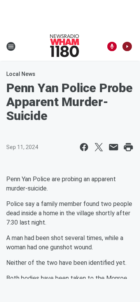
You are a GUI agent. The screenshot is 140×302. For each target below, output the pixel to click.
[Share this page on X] (98, 147)
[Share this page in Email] (113, 147)
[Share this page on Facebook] (84, 147)
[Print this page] (128, 147)
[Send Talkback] (112, 46)
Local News (20, 74)
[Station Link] (64, 46)
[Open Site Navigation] (11, 46)
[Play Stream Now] (127, 46)
